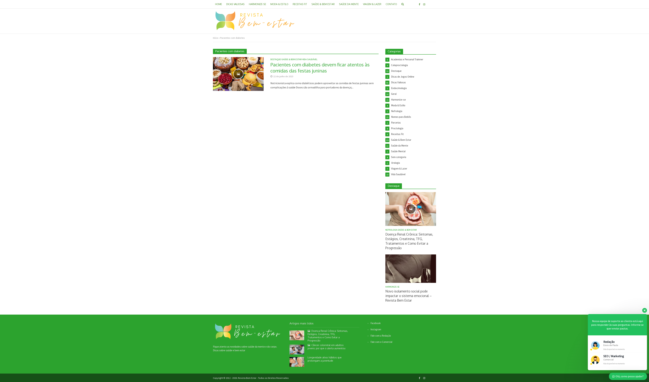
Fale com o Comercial (381, 341)
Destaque (275, 59)
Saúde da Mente (349, 4)
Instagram (375, 329)
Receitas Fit (300, 4)
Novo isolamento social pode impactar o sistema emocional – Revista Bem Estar (408, 295)
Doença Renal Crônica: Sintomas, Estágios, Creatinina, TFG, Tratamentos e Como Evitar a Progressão (409, 241)
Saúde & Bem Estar (323, 4)
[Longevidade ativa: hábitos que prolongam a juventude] (297, 361)
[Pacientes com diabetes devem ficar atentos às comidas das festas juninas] (238, 73)
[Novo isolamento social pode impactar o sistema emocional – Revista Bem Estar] (410, 268)
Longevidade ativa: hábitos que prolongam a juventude (325, 359)
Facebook (375, 323)
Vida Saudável (309, 59)
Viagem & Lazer (372, 4)
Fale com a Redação (380, 335)
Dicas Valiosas (235, 4)
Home (218, 4)
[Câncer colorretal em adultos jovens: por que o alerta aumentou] (297, 349)
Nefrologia (391, 230)
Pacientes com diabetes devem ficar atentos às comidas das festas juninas (320, 67)
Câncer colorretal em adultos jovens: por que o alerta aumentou (326, 347)
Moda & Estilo (279, 4)
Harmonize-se (257, 4)
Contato (391, 4)
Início (215, 37)
